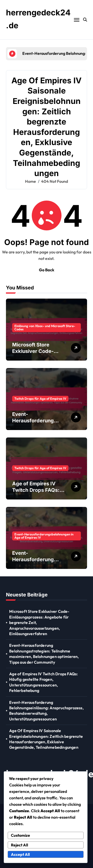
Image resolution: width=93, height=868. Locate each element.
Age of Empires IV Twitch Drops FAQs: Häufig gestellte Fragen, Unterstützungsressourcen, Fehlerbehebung (43, 682)
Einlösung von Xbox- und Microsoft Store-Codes (44, 327)
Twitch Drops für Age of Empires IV (40, 399)
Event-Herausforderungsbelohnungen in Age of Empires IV (43, 535)
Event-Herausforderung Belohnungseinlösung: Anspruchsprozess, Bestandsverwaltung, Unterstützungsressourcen (46, 710)
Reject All (19, 844)
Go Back (46, 269)
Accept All (20, 854)
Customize (20, 835)
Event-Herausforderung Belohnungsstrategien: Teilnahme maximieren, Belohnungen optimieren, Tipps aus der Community (44, 653)
